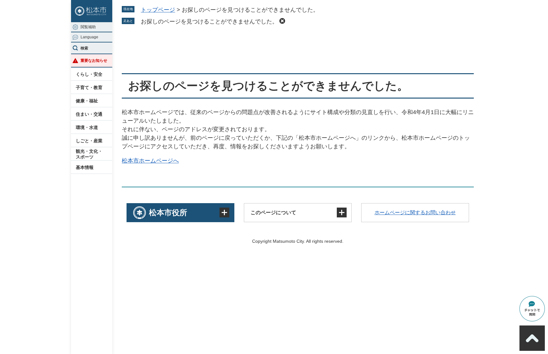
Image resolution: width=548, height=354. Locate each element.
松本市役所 (168, 212)
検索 (84, 48)
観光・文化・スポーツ (89, 154)
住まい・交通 (89, 114)
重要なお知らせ (94, 60)
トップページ (158, 10)
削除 (282, 21)
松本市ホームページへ (150, 161)
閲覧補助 (88, 27)
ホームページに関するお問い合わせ (415, 212)
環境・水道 (87, 127)
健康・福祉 (87, 100)
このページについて (273, 212)
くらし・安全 (89, 74)
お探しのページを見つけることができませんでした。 (209, 21)
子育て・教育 (89, 87)
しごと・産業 (89, 140)
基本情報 (85, 167)
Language (89, 37)
